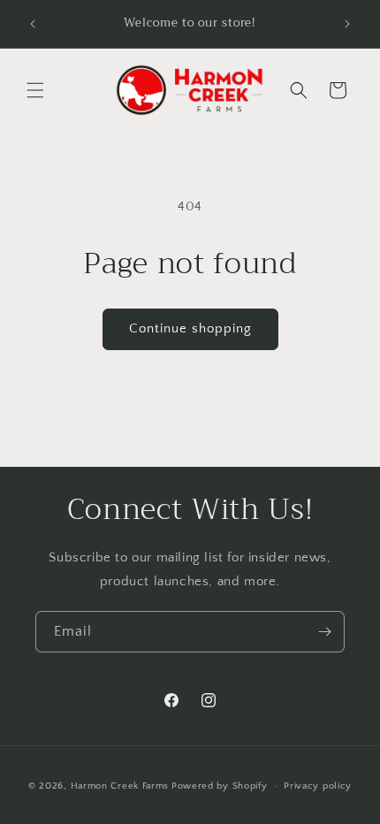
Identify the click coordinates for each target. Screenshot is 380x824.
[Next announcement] (347, 23)
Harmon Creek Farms (120, 786)
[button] (35, 90)
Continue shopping (190, 328)
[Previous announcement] (32, 23)
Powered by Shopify (219, 786)
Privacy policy (318, 786)
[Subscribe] (324, 631)
